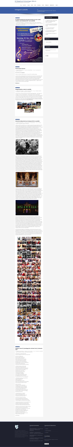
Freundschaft (20, 123)
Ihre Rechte (46, 432)
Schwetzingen (29, 91)
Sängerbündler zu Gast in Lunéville (23, 89)
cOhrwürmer (31, 23)
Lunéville (22, 91)
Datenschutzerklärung (48, 430)
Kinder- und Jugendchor (38, 22)
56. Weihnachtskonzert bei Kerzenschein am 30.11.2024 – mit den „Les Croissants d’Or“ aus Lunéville (28, 20)
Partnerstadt (25, 91)
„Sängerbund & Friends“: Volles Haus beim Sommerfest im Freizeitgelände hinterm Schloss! (51, 21)
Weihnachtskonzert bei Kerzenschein (20, 24)
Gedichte (31, 351)
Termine (19, 23)
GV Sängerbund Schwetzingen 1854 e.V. (25, 1)
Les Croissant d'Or (18, 91)
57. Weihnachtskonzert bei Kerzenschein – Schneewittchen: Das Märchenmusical (36, 429)
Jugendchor (41, 23)
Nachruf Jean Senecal (20, 68)
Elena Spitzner (37, 23)
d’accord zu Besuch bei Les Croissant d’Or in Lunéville (27, 121)
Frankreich (17, 123)
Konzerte (17, 23)
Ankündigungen (27, 22)
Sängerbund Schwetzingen (20, 22)
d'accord (33, 22)
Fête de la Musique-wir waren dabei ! (51, 33)
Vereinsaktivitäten (23, 23)
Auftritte (30, 22)
